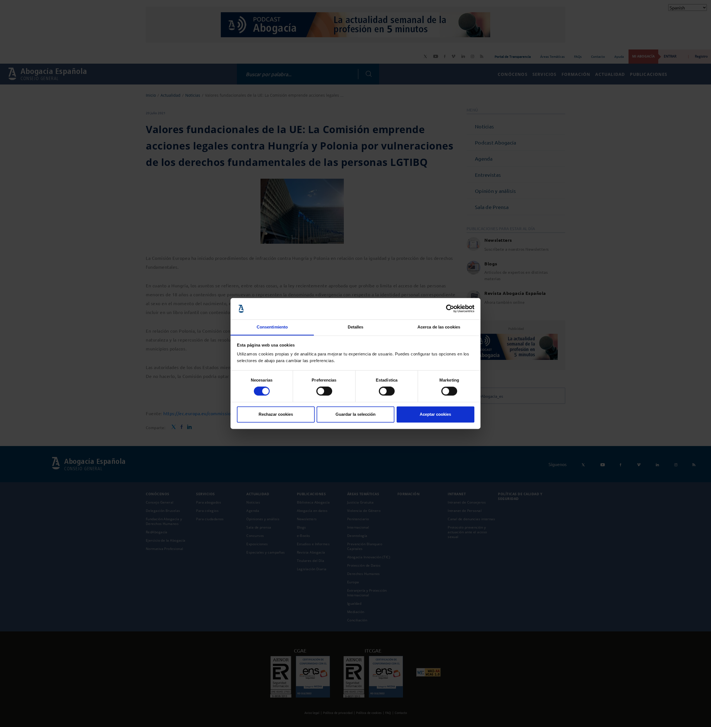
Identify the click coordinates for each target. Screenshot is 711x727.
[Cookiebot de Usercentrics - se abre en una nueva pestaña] (450, 309)
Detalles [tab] (356, 327)
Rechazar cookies (276, 414)
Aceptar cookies (435, 414)
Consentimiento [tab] (272, 327)
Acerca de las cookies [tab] (438, 327)
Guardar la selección (355, 414)
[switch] (324, 391)
